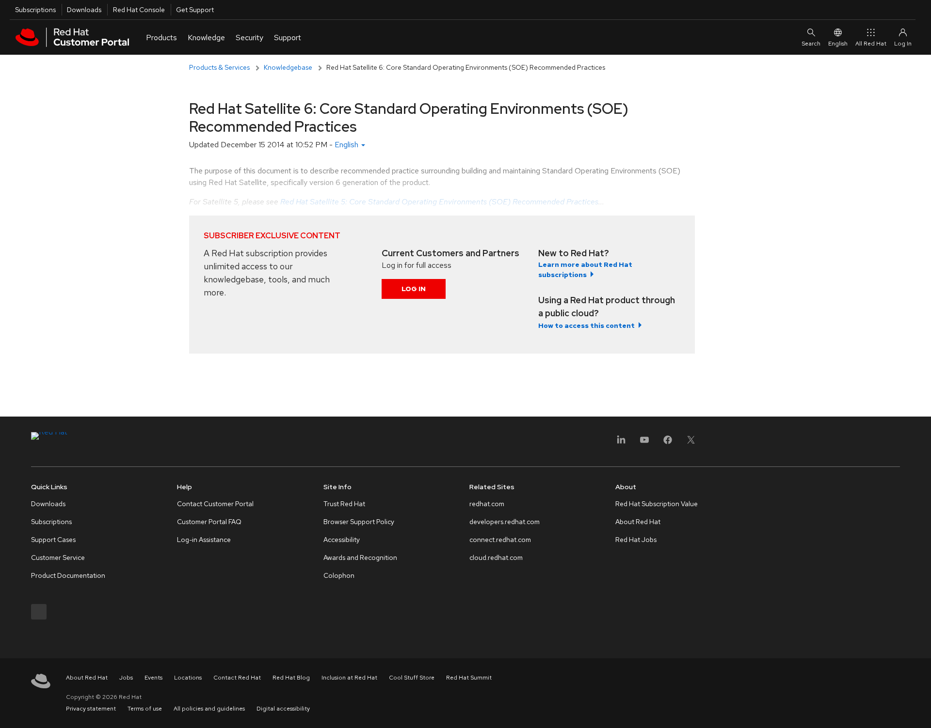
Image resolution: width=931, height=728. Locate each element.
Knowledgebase (288, 67)
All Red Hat (870, 43)
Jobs (126, 678)
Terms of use (145, 709)
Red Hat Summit (469, 678)
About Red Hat (637, 521)
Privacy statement (91, 709)
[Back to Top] (920, 710)
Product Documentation (68, 575)
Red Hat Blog (291, 678)
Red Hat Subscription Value (656, 503)
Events (153, 678)
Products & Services (219, 67)
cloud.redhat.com (496, 557)
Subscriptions (35, 9)
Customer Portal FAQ (209, 521)
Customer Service (58, 557)
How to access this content (586, 325)
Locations (188, 678)
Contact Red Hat (237, 678)
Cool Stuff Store (411, 678)
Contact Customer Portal (215, 503)
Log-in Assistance (204, 539)
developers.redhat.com (504, 521)
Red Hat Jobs (636, 539)
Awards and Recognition (360, 557)
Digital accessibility (283, 709)
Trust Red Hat (344, 503)
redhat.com (486, 503)
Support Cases (53, 539)
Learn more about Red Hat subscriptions (585, 269)
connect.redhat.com (500, 539)
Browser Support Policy (358, 521)
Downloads (84, 9)
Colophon (338, 575)
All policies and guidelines (209, 709)
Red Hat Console (139, 9)
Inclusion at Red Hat (349, 678)
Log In (413, 288)
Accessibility (341, 539)
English (838, 43)
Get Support (195, 9)
